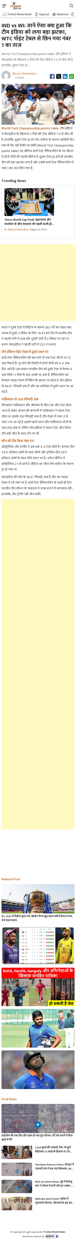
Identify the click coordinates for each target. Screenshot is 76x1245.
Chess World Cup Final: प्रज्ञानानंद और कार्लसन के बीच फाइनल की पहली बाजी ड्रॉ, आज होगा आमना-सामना (28, 222)
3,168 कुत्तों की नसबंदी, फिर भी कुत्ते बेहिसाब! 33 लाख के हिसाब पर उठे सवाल (53, 1150)
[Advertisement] (38, 282)
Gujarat (44, 14)
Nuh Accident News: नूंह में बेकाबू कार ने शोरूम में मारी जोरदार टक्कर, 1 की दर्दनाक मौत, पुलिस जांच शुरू (54, 1184)
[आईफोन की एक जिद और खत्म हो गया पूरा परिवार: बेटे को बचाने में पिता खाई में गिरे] (38, 1124)
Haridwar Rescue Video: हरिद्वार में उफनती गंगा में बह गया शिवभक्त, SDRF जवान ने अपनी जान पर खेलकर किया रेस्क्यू (54, 1167)
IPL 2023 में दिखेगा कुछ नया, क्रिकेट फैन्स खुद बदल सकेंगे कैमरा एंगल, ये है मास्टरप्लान (37, 918)
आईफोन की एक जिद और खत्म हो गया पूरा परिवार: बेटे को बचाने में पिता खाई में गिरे (37, 1138)
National (62, 14)
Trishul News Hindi (19, 14)
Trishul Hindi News (54, 1232)
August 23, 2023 (38, 229)
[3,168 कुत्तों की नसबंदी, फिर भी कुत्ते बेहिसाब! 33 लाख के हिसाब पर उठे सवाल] (16, 1154)
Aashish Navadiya (18, 229)
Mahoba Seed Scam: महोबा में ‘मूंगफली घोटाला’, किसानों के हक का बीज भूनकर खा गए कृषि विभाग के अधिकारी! (53, 1201)
